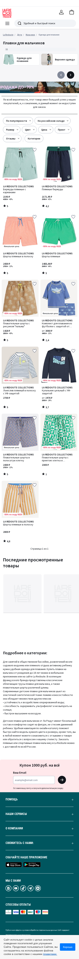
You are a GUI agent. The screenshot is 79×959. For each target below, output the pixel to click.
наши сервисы (16, 814)
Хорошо (67, 947)
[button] (71, 12)
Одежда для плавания (49, 34)
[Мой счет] (61, 12)
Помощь (12, 799)
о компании (14, 828)
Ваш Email (19, 772)
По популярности (16, 120)
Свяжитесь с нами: (20, 843)
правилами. (50, 954)
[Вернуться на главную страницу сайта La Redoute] (7, 13)
